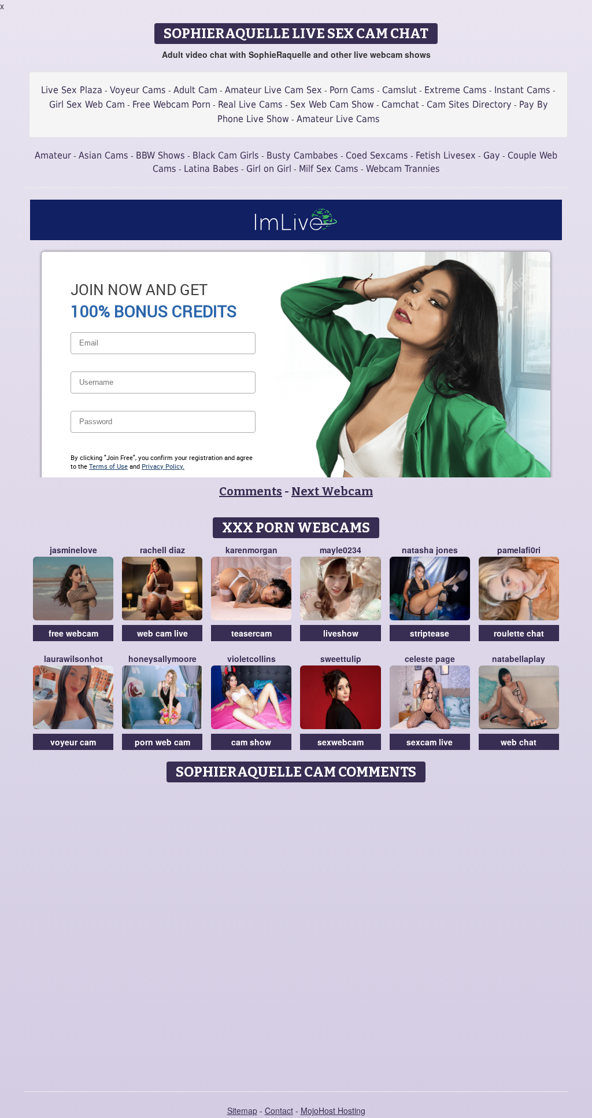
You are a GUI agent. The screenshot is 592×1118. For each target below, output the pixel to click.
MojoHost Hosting (333, 1110)
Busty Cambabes (302, 155)
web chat (518, 742)
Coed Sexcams (377, 155)
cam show (251, 742)
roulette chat (519, 633)
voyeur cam (73, 742)
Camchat (400, 104)
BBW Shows (160, 155)
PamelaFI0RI (519, 550)
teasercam (251, 633)
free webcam (73, 633)
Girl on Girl (268, 168)
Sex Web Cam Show (332, 104)
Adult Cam (195, 89)
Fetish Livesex (446, 155)
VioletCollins (251, 658)
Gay (491, 155)
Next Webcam (332, 491)
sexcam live (429, 742)
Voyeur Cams (138, 89)
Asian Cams (103, 155)
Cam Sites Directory (469, 104)
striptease (429, 633)
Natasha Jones (430, 550)
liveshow (340, 633)
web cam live (162, 633)
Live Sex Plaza (71, 89)
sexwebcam (340, 742)
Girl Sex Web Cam (87, 104)
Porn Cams (352, 89)
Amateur (53, 155)
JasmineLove (73, 550)
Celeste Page (430, 658)
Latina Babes (211, 168)
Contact (279, 1110)
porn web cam (162, 742)
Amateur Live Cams (338, 118)
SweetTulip (340, 658)
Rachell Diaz (162, 550)
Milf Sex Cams (328, 168)
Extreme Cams (455, 89)
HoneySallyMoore (162, 658)
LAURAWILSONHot (73, 658)
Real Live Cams (250, 104)
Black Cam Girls (226, 155)
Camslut (399, 89)
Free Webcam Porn (171, 104)
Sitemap (242, 1110)
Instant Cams (522, 89)
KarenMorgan (251, 550)
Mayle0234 (340, 550)
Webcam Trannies (403, 168)
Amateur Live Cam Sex (273, 89)
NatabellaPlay (518, 658)
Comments (250, 491)
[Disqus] (296, 932)
